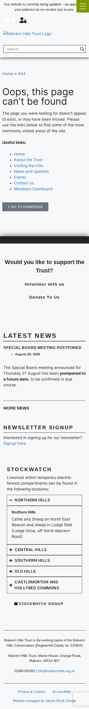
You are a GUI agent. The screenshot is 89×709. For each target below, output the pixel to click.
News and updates (31, 171)
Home (19, 154)
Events (20, 177)
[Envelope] (6, 20)
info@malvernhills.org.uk (56, 671)
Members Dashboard (33, 189)
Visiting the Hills (28, 165)
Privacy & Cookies (32, 692)
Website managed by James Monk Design (44, 701)
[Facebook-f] (13, 20)
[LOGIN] (22, 20)
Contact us (24, 183)
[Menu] (82, 6)
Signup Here (14, 443)
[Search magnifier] (82, 49)
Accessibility (61, 692)
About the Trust (28, 160)
